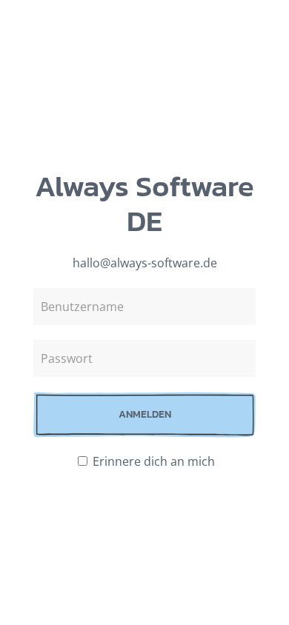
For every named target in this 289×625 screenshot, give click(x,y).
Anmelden (145, 414)
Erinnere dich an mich (152, 461)
